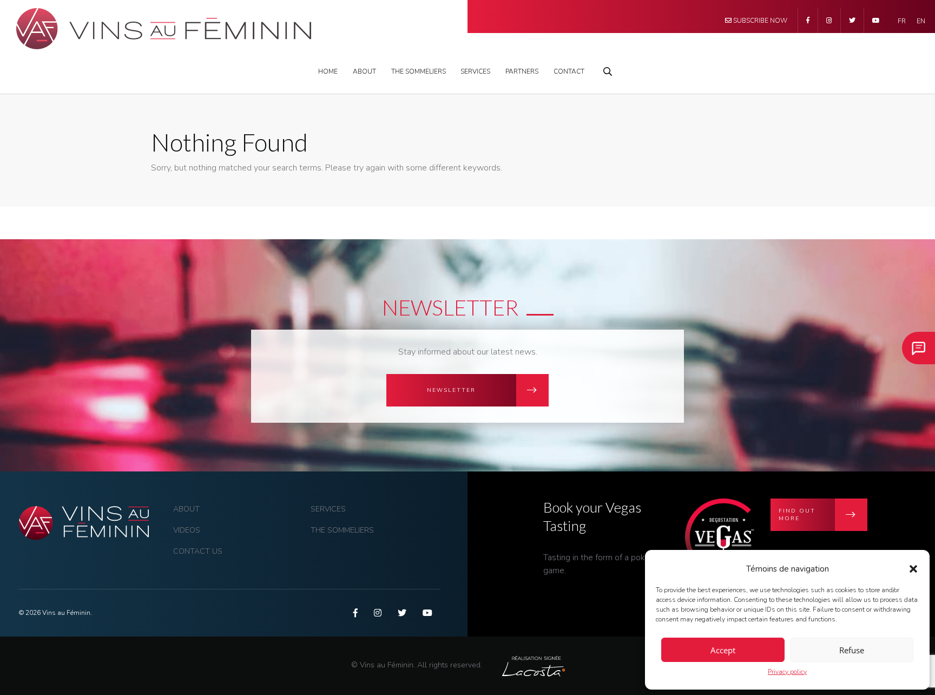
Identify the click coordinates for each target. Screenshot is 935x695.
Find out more (797, 514)
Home (328, 71)
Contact (569, 71)
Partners (521, 71)
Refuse (851, 650)
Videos (186, 530)
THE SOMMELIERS (418, 71)
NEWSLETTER (451, 390)
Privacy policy (787, 671)
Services (475, 71)
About (364, 71)
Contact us (197, 551)
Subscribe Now (759, 20)
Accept (722, 650)
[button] (913, 568)
